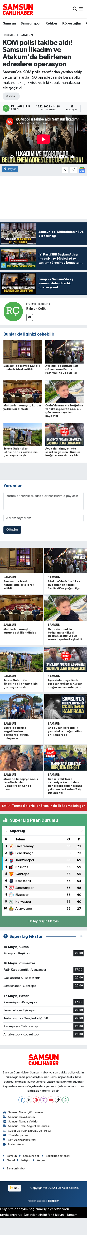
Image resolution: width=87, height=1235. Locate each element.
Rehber (51, 23)
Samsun (9, 23)
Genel (11, 1160)
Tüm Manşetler (18, 1135)
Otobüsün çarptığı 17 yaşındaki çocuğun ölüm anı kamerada (65, 731)
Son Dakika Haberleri (22, 1139)
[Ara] (75, 9)
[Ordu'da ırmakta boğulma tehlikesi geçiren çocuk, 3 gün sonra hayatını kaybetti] (64, 391)
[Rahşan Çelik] (13, 311)
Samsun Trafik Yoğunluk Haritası (29, 1126)
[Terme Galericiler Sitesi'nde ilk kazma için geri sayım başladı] (22, 434)
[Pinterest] (36, 1100)
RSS (16, 1187)
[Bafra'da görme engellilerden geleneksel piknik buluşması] (21, 706)
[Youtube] (51, 1100)
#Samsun (11, 96)
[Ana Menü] (81, 9)
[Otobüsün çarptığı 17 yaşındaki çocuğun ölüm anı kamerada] (65, 706)
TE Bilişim (53, 1200)
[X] (29, 1100)
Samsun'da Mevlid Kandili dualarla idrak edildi (18, 585)
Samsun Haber (16, 1168)
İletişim (25, 1160)
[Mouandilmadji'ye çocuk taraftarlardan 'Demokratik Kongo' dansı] (21, 757)
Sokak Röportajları (58, 1155)
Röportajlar (71, 23)
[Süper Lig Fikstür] (82, 936)
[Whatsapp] (65, 1100)
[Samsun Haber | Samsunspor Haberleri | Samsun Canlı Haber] (18, 9)
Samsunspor (31, 23)
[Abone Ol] (82, 170)
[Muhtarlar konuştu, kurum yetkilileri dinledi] (22, 391)
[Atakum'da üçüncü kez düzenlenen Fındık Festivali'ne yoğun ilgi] (64, 352)
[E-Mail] (29, 317)
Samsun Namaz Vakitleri (23, 1121)
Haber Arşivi (16, 1144)
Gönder (12, 529)
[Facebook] (21, 1100)
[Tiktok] (58, 1100)
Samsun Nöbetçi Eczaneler (25, 1112)
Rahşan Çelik (36, 308)
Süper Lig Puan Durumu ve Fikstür (29, 1130)
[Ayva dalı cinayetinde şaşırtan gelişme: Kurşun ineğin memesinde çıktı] (64, 434)
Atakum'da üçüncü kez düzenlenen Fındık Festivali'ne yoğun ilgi (61, 369)
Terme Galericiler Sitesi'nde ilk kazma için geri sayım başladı (20, 452)
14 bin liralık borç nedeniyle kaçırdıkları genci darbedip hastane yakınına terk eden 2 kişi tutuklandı (65, 786)
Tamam (72, 1215)
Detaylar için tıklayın (44, 921)
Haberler (9, 35)
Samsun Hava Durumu (22, 1117)
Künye (41, 1160)
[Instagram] (43, 1100)
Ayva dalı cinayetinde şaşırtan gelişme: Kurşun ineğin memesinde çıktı (62, 452)
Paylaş (12, 169)
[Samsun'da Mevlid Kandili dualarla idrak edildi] (22, 352)
